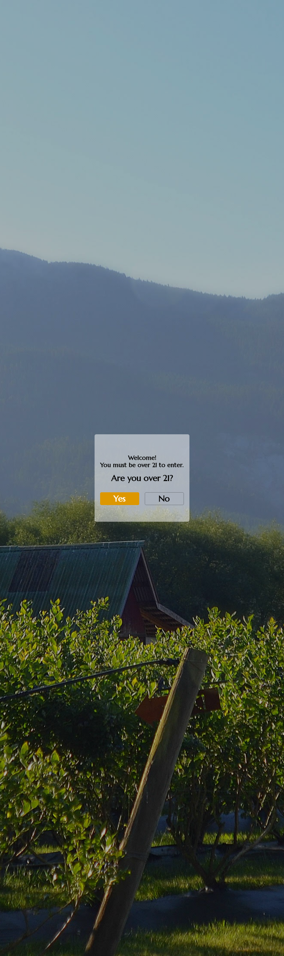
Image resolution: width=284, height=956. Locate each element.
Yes (119, 498)
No (164, 498)
